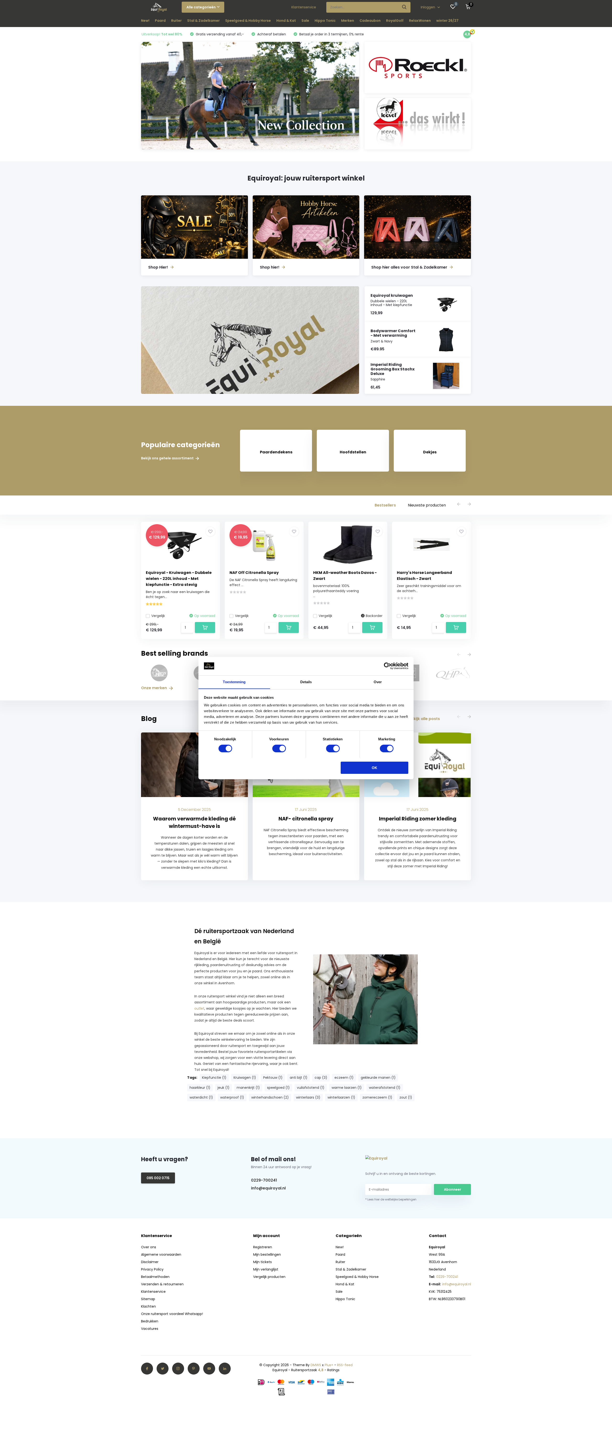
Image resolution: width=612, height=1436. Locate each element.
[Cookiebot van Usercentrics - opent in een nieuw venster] (387, 666)
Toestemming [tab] (234, 682)
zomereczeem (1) (377, 1097)
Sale (305, 20)
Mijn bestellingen (267, 1254)
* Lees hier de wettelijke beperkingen (390, 1199)
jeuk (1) (224, 1087)
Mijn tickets (262, 1262)
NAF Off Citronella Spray (254, 572)
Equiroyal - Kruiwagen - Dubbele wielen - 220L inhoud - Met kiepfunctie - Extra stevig (179, 578)
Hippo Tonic (325, 20)
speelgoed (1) (278, 1087)
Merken (347, 20)
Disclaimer (149, 1262)
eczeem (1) (344, 1077)
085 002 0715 (158, 1178)
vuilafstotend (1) (310, 1087)
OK (374, 767)
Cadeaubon (370, 20)
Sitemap (148, 1299)
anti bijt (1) (298, 1077)
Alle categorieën (201, 7)
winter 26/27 (447, 20)
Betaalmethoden (155, 1276)
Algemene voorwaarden (161, 1254)
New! (145, 20)
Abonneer (452, 1189)
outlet (199, 1008)
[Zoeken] (404, 7)
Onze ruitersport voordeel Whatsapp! (172, 1313)
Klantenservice (303, 7)
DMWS (316, 1365)
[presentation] (458, 504)
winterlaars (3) (308, 1097)
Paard (160, 20)
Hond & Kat (286, 20)
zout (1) (405, 1097)
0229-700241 (264, 1180)
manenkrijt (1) (248, 1087)
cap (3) (321, 1077)
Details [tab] (306, 682)
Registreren (262, 1247)
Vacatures (149, 1328)
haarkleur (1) (200, 1087)
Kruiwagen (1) (245, 1077)
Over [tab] (378, 682)
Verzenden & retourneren (162, 1284)
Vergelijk (158, 615)
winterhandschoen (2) (270, 1097)
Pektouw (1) (273, 1077)
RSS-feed (345, 1365)
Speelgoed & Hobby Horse (248, 20)
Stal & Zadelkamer (203, 20)
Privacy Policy (152, 1269)
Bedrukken (149, 1321)
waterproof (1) (232, 1097)
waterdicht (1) (201, 1097)
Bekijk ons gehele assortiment (167, 458)
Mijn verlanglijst (265, 1269)
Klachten (148, 1306)
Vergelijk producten (269, 1276)
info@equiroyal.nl (268, 1188)
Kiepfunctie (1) (214, 1077)
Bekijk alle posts (424, 718)
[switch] (279, 748)
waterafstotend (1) (384, 1087)
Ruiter (176, 20)
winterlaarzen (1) (341, 1097)
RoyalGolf (395, 20)
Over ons (148, 1247)
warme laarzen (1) (347, 1087)
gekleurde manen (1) (378, 1077)
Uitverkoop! (162, 34)
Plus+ (329, 1365)
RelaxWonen (420, 20)
